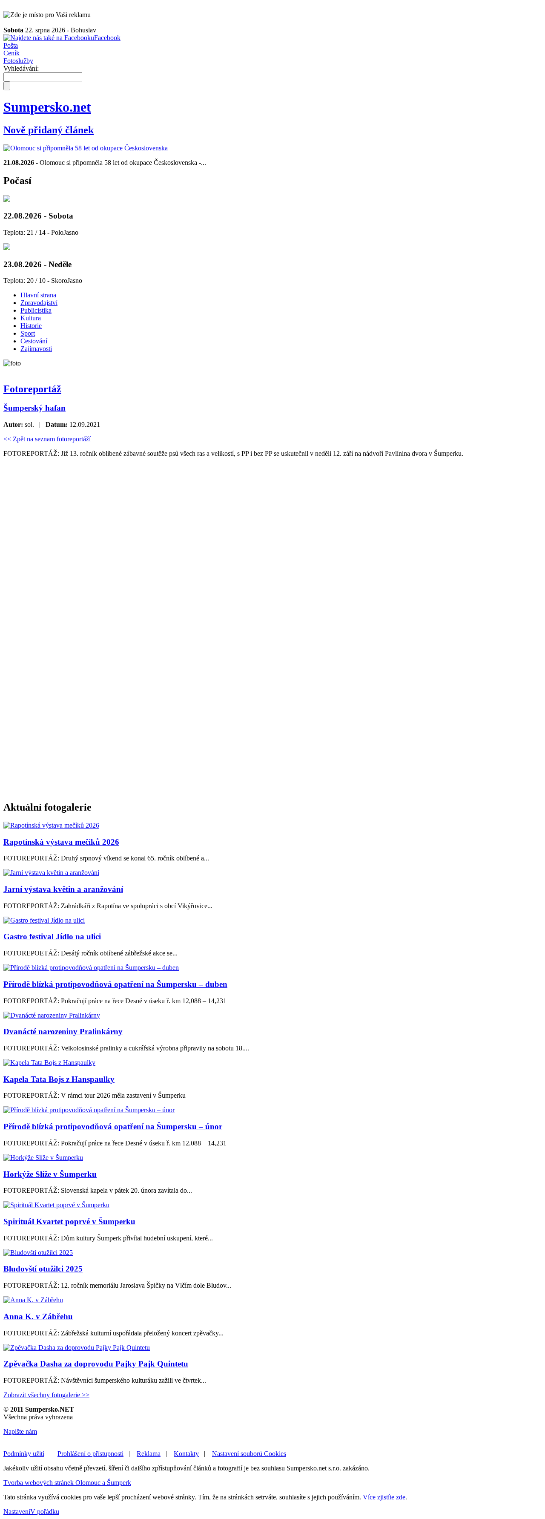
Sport (27, 333)
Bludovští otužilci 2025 (43, 1268)
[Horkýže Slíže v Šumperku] (43, 1157)
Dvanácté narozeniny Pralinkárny (63, 1031)
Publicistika (36, 310)
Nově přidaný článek (48, 129)
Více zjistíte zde (384, 1497)
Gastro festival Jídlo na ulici (52, 936)
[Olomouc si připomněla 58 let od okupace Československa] (85, 148)
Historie (31, 325)
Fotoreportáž (32, 388)
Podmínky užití (23, 1453)
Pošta (10, 45)
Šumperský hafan (34, 407)
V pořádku (44, 1511)
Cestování (33, 341)
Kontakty (186, 1453)
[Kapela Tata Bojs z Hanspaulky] (49, 1062)
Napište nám (20, 1431)
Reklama (149, 1453)
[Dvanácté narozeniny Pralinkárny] (51, 1015)
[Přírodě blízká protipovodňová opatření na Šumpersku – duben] (91, 967)
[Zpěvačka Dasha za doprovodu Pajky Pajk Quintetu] (76, 1347)
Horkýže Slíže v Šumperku (50, 1174)
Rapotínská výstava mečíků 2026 (61, 841)
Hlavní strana (38, 295)
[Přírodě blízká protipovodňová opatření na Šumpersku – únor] (89, 1109)
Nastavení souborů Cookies (249, 1453)
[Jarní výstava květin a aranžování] (51, 872)
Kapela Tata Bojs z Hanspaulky (59, 1079)
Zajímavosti (36, 348)
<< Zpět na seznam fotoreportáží (47, 439)
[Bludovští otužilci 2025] (38, 1252)
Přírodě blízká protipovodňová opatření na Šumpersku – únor (112, 1126)
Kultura (30, 318)
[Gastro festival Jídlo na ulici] (44, 920)
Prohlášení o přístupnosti (90, 1453)
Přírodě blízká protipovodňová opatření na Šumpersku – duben (115, 984)
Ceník (11, 53)
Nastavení (16, 1511)
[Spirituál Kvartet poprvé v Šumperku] (56, 1204)
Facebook (107, 37)
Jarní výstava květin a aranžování (63, 889)
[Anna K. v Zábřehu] (33, 1299)
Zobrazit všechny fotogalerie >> (46, 1394)
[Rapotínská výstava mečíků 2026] (51, 825)
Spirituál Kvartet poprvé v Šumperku (69, 1221)
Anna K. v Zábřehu (38, 1316)
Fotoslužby (18, 60)
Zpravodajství (38, 302)
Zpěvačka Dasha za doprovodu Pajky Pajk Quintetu (95, 1363)
